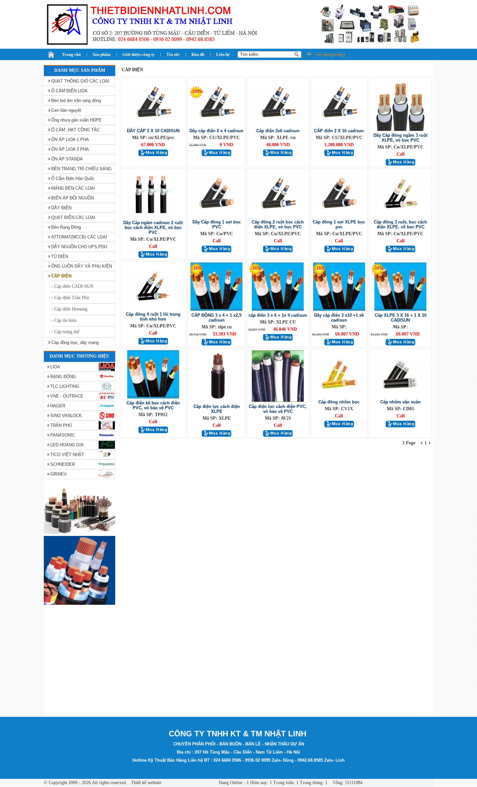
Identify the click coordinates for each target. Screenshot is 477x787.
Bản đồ (197, 54)
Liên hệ (223, 54)
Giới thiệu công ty (138, 54)
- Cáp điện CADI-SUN (72, 286)
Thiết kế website (145, 782)
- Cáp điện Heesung (69, 309)
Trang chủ (71, 54)
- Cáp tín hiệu (64, 320)
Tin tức (173, 54)
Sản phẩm (101, 54)
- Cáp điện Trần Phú (70, 297)
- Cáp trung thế (65, 331)
